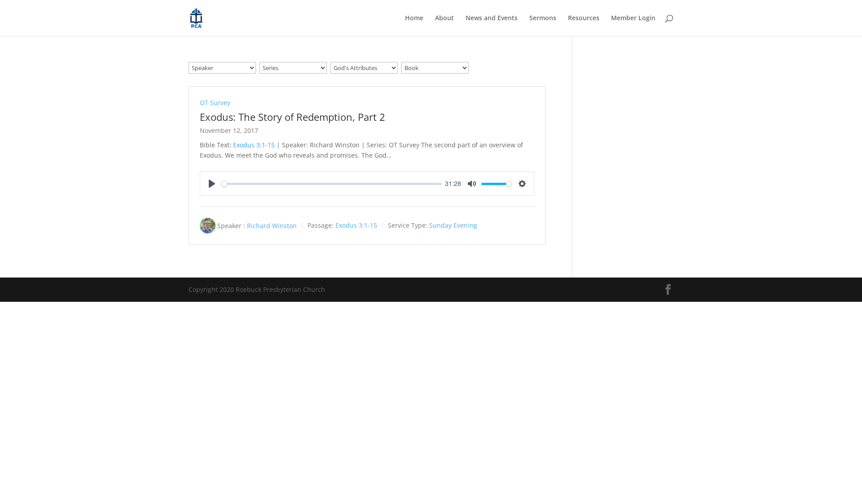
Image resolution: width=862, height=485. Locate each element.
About (444, 18)
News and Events (492, 18)
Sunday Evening (453, 225)
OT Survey (215, 102)
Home (414, 18)
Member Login (633, 18)
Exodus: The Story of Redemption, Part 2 (292, 116)
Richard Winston (272, 225)
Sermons (542, 18)
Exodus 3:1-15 (254, 145)
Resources (583, 18)
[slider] (331, 184)
